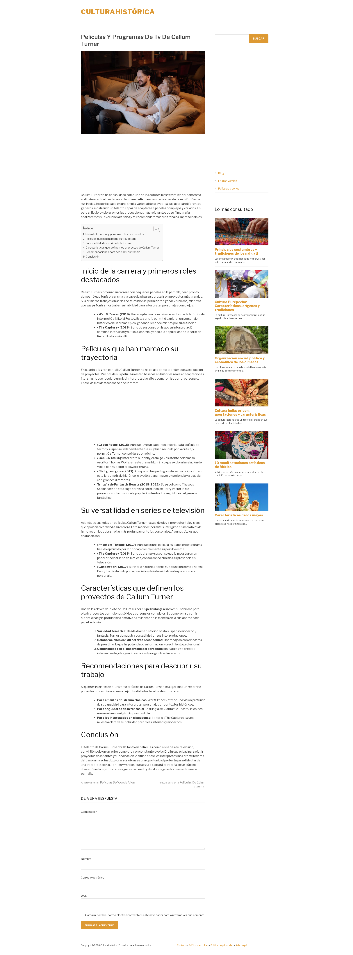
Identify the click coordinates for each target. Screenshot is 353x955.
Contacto (182, 945)
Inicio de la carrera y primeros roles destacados (114, 234)
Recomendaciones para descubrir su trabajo (113, 252)
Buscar (258, 38)
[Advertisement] (143, 165)
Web (84, 896)
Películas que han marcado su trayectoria (111, 238)
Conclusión (92, 256)
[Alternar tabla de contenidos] (155, 229)
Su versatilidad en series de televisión (109, 243)
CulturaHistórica (118, 12)
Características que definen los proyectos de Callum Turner (122, 247)
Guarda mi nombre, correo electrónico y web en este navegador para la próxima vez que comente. (144, 915)
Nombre (86, 859)
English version (227, 181)
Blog (221, 173)
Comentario (89, 811)
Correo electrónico (92, 877)
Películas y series (228, 188)
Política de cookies (198, 945)
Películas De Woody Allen (108, 782)
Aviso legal (241, 945)
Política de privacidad (222, 945)
